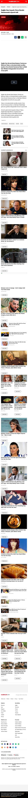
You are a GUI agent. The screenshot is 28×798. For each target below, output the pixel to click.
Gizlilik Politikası (18, 723)
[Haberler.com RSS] (2, 747)
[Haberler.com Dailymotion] (16, 747)
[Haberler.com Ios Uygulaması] (4, 755)
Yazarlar (16, 712)
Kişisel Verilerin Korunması (20, 727)
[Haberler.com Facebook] (5, 744)
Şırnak (21, 123)
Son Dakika (3, 710)
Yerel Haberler (18, 714)
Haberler (3, 703)
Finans (16, 709)
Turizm (16, 710)
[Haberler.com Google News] (2, 744)
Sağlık (16, 705)
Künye (16, 698)
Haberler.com (4, 719)
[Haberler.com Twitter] (8, 744)
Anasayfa (3, 6)
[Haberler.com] (5, 694)
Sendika (17, 123)
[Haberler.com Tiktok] (10, 747)
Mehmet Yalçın (11, 123)
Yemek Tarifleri (4, 731)
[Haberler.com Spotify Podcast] (18, 744)
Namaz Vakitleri (4, 723)
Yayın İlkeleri (21, 698)
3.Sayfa (2, 714)
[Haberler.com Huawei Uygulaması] (16, 755)
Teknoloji (17, 707)
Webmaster (17, 731)
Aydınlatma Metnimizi (5, 796)
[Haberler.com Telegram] (13, 747)
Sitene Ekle (17, 737)
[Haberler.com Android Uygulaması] (10, 755)
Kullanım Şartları (18, 721)
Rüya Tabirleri (4, 729)
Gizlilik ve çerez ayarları (6, 769)
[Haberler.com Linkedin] (13, 744)
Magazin (2, 709)
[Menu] (2, 1)
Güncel (8, 6)
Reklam (8, 698)
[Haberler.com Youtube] (8, 747)
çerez (23, 793)
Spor (2, 707)
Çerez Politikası (18, 725)
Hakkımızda (3, 698)
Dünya (2, 716)
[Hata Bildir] (13, 769)
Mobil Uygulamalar (19, 733)
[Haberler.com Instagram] (10, 744)
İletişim (12, 698)
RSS (16, 735)
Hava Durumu (4, 721)
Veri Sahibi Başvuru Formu (20, 729)
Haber (9, 766)
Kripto (2, 712)
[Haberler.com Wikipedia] (5, 747)
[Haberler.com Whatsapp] (16, 744)
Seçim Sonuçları (4, 725)
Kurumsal (17, 719)
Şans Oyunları (4, 727)
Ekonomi (3, 705)
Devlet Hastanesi (5, 123)
